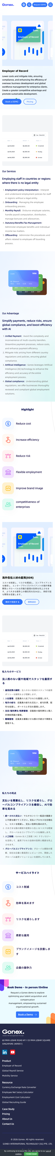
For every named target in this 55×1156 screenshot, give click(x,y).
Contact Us (8, 1123)
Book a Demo (25, 1014)
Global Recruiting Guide (14, 1102)
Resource (7, 1082)
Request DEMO (40, 4)
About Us (7, 1118)
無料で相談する (12, 601)
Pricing (30, 101)
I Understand (31, 1154)
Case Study (8, 1109)
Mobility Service (10, 1075)
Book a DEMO (11, 101)
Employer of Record (12, 1065)
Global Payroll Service (12, 1070)
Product (6, 1060)
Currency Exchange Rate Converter (19, 1087)
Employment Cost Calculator (16, 1097)
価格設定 (32, 601)
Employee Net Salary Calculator (17, 1092)
